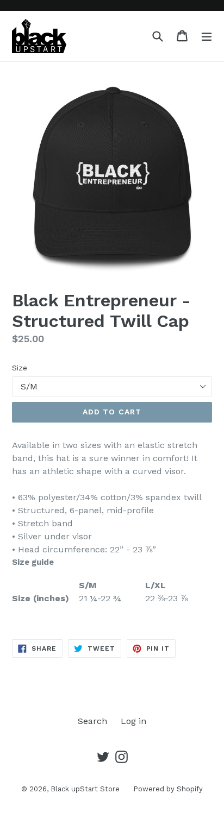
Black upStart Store (85, 789)
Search (92, 721)
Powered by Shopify (168, 789)
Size (19, 367)
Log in (133, 721)
